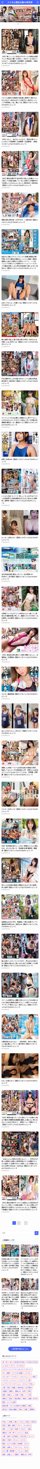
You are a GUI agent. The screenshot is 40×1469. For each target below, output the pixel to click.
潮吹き (4, 1398)
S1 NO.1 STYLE (32, 1362)
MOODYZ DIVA (19, 1362)
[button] (1, 14)
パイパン (14, 1380)
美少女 (4, 1409)
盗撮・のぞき (33, 1398)
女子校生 (29, 1387)
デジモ (14, 1376)
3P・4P (4, 1362)
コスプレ (28, 1373)
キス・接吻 (6, 1373)
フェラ (21, 1380)
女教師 (4, 1391)
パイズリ (5, 1380)
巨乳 (29, 1391)
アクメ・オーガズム (17, 1366)
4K (11, 1362)
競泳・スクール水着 (9, 1402)
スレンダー (6, 1376)
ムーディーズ (6, 1384)
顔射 (26, 1409)
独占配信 (18, 1398)
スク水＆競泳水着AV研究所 (20, 2)
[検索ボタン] (37, 2)
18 (26, 1223)
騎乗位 (32, 1409)
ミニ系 (28, 1380)
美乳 (29, 1406)
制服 (13, 1387)
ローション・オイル (20, 1384)
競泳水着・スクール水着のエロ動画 (14, 1406)
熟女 (10, 1398)
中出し (31, 1384)
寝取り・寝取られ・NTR (17, 1391)
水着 (16, 1395)
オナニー (29, 1369)
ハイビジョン (23, 1376)
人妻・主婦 (6, 1387)
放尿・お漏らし (7, 1395)
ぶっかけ (5, 1366)
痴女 (24, 1398)
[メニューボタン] (2, 2)
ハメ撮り (33, 1376)
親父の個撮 (13, 1409)
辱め (20, 1409)
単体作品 (20, 1387)
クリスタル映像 (17, 1373)
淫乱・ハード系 (26, 1395)
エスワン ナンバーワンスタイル (12, 1369)
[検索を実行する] (36, 1233)
